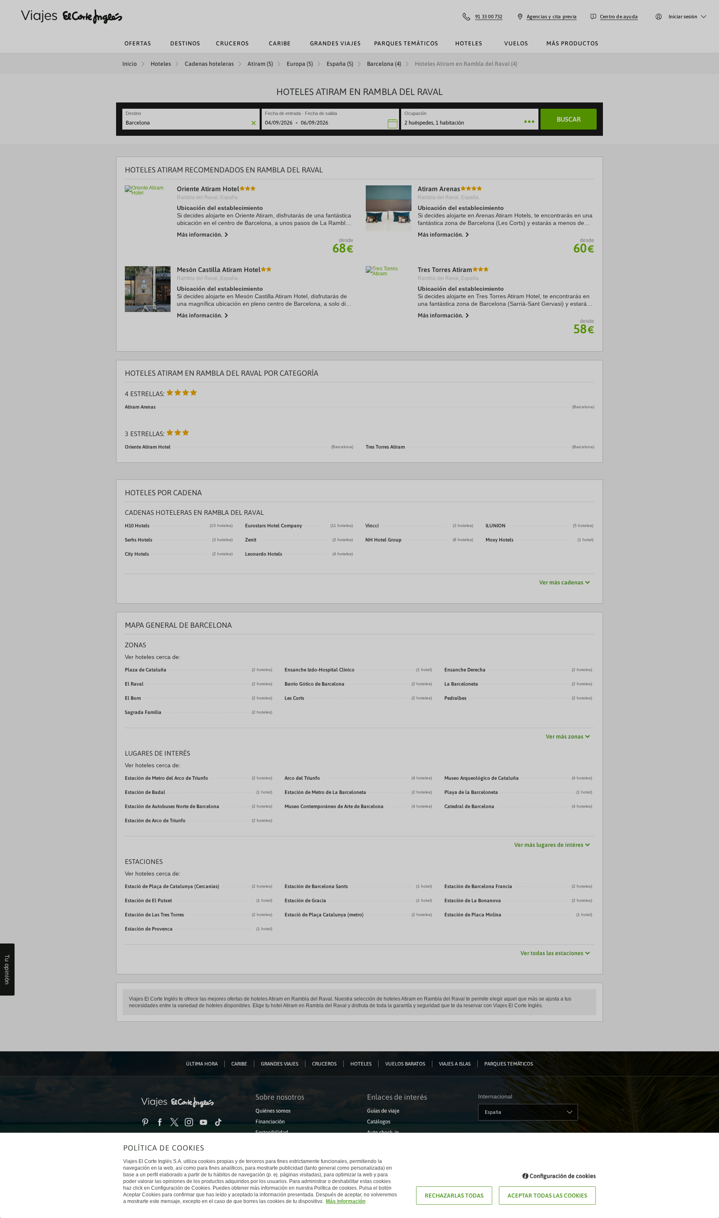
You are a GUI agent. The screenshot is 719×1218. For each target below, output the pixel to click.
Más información (345, 1201)
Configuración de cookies (563, 1176)
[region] (359, 609)
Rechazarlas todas (454, 1195)
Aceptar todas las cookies (547, 1195)
